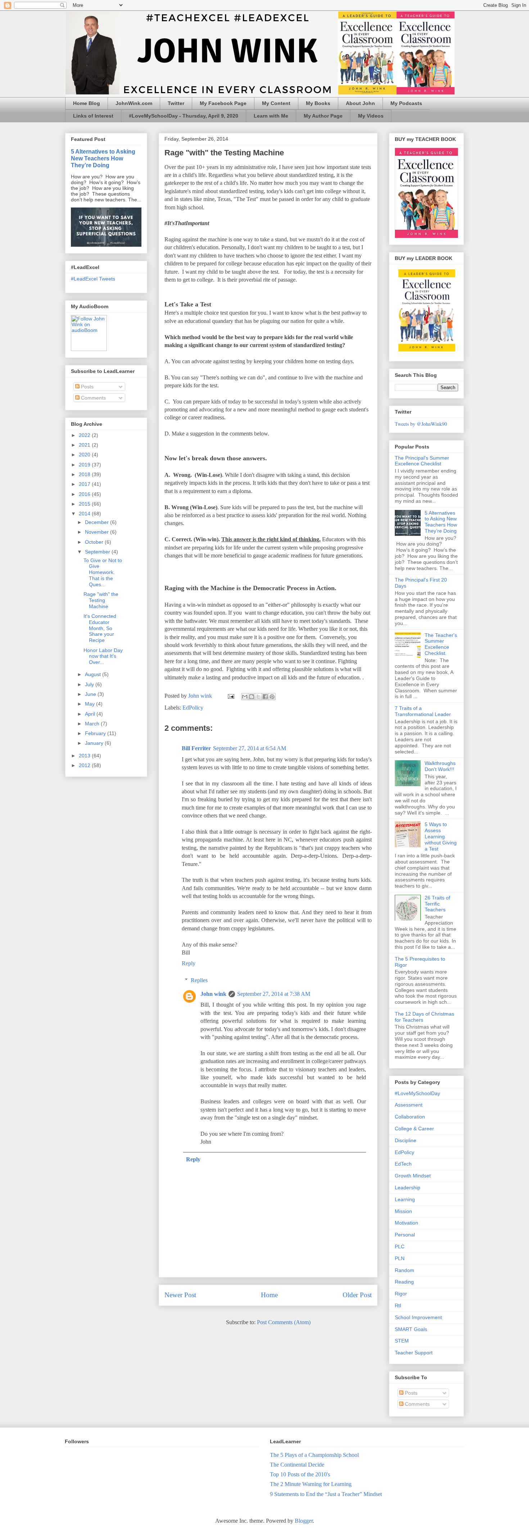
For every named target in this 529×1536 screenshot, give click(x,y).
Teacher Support (414, 1352)
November (97, 532)
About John (360, 103)
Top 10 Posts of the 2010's (300, 1474)
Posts (87, 386)
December (97, 522)
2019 (85, 465)
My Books (318, 103)
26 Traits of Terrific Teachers (437, 904)
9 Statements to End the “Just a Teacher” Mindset (326, 1494)
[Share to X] (258, 696)
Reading (404, 1282)
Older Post (357, 1295)
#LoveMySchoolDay (417, 1093)
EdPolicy (192, 708)
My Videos (371, 116)
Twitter (176, 103)
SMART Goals (411, 1329)
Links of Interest (93, 116)
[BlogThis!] (251, 696)
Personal (405, 1235)
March (93, 723)
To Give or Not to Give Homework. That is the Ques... (102, 572)
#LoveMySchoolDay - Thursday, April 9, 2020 (183, 116)
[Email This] (244, 696)
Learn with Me (271, 116)
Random (404, 1270)
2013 (85, 755)
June (91, 694)
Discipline (405, 1140)
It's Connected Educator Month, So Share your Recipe (99, 628)
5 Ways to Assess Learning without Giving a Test (441, 836)
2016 (85, 494)
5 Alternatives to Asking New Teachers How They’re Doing (103, 158)
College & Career (414, 1128)
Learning (405, 1199)
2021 (85, 445)
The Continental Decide (297, 1465)
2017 (85, 484)
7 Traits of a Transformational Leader (423, 711)
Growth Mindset (413, 1176)
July (90, 684)
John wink (213, 994)
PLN (399, 1258)
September (98, 552)
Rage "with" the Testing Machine (100, 600)
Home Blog (86, 103)
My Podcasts (406, 103)
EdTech (403, 1164)
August (93, 674)
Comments (93, 398)
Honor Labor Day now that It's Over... (103, 656)
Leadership (407, 1187)
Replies (199, 980)
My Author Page (323, 116)
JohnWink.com (134, 103)
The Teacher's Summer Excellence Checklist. (441, 644)
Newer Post (180, 1295)
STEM (402, 1341)
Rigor (401, 1293)
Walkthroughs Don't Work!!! (440, 766)
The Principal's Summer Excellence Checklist (422, 461)
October (95, 542)
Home (269, 1295)
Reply (188, 963)
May (90, 704)
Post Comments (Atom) (284, 1322)
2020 (85, 454)
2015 (85, 504)
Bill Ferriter (196, 748)
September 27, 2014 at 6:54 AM (249, 748)
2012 (85, 765)
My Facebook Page (223, 103)
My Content (276, 103)
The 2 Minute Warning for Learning (311, 1484)
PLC (399, 1246)
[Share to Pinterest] (272, 696)
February (96, 733)
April (90, 714)
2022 (85, 435)
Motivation (406, 1223)
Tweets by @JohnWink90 (421, 423)
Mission (403, 1211)
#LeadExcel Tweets (93, 279)
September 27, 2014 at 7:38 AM (273, 994)
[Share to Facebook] (265, 696)
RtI (398, 1305)
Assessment (408, 1105)
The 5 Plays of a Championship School (314, 1455)
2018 (85, 474)
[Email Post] (230, 696)
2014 (85, 513)
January (95, 743)
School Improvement (418, 1317)
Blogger (304, 1521)
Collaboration (410, 1117)
